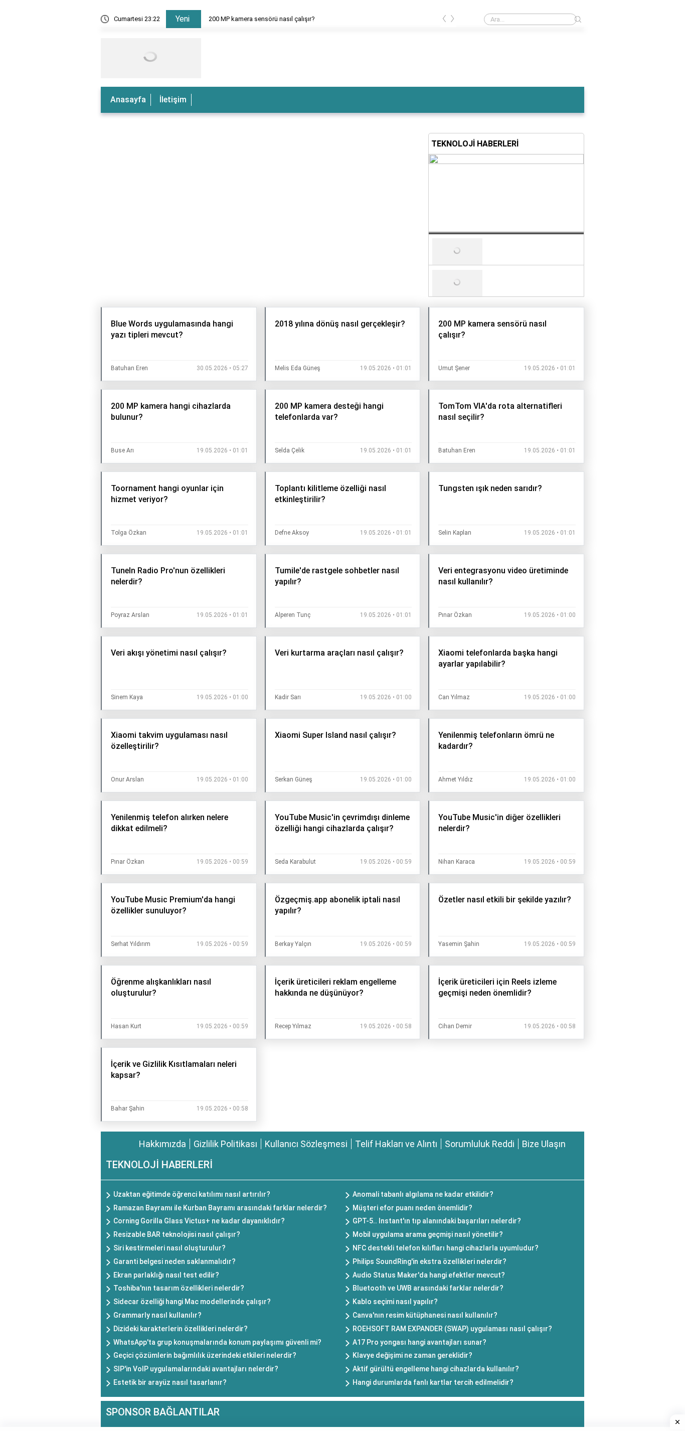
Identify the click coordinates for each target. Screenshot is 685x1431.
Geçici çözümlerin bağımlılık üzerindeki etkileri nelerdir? (204, 1355)
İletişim (173, 99)
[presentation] (444, 20)
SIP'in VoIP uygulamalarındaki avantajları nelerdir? (195, 1369)
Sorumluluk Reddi (480, 1144)
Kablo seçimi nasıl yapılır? (395, 1302)
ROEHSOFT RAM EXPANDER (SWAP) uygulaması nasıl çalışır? (452, 1329)
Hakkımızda (162, 1144)
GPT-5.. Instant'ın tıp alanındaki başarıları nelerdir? (437, 1221)
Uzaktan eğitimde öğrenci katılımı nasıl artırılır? (191, 1194)
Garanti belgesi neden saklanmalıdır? (174, 1261)
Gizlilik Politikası (225, 1144)
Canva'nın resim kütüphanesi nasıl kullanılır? (425, 1315)
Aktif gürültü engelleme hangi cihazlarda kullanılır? (436, 1369)
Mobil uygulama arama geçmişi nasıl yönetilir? (428, 1234)
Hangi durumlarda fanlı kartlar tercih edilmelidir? (433, 1382)
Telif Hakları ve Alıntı (396, 1144)
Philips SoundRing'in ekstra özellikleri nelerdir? (429, 1261)
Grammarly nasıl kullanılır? (157, 1315)
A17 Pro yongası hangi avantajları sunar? (419, 1342)
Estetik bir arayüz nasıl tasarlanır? (170, 1382)
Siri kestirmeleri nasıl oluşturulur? (169, 1248)
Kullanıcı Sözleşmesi (306, 1144)
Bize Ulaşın (544, 1144)
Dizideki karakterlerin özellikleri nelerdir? (180, 1329)
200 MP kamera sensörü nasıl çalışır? (262, 19)
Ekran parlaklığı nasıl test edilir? (166, 1275)
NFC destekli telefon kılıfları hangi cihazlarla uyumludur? (446, 1248)
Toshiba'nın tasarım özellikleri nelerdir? (178, 1288)
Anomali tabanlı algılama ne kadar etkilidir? (423, 1194)
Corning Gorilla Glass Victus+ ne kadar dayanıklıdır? (199, 1221)
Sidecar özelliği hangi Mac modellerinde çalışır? (192, 1302)
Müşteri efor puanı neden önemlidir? (412, 1208)
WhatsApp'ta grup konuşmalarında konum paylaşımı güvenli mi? (217, 1342)
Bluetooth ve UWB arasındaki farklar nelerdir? (428, 1288)
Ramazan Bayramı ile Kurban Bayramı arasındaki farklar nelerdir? (220, 1208)
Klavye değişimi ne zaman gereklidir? (412, 1355)
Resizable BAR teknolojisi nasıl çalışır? (176, 1234)
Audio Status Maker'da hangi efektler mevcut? (429, 1275)
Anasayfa (128, 99)
